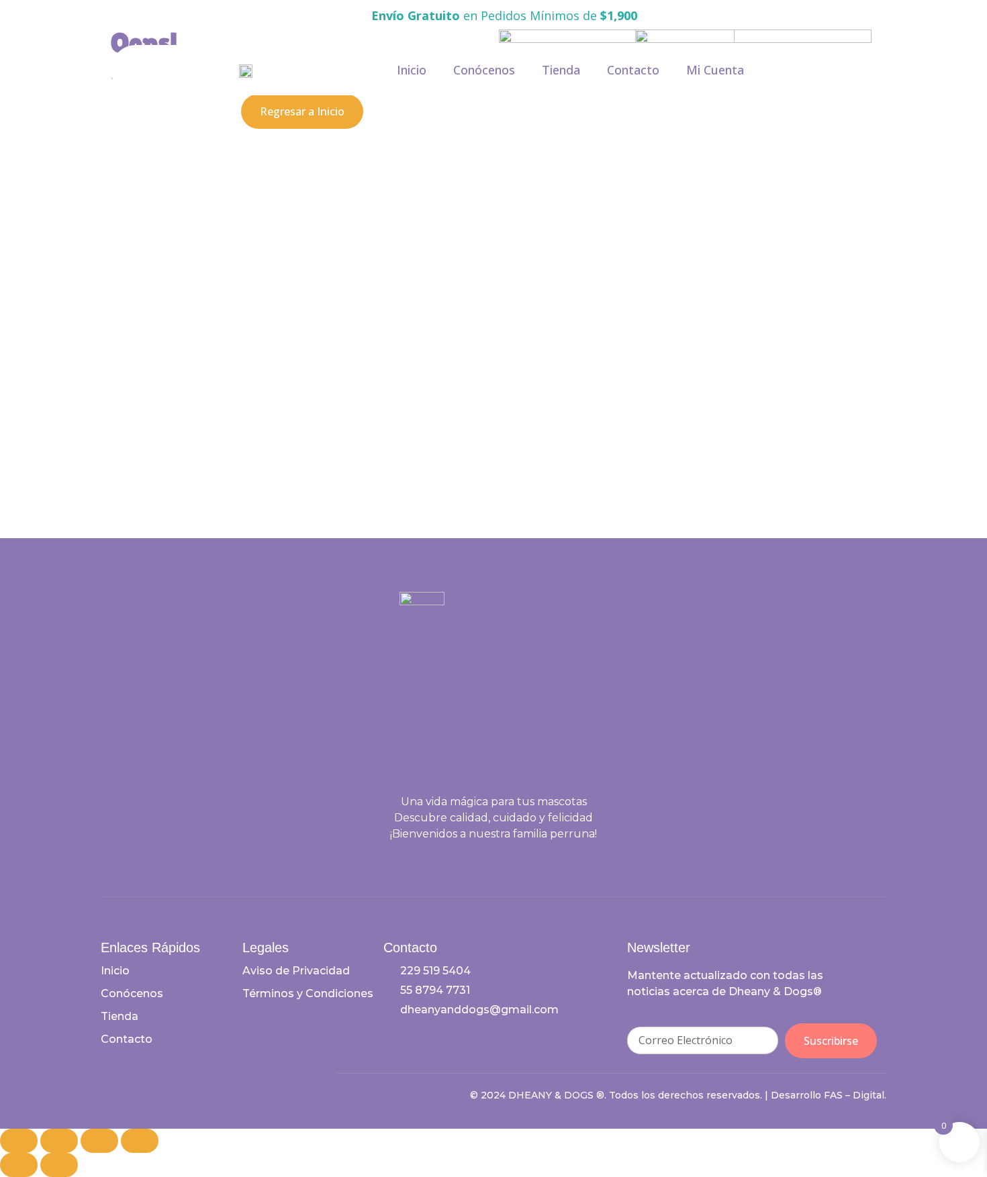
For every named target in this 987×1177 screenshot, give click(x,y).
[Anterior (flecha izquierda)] (19, 1165)
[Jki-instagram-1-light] (506, 862)
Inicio (411, 70)
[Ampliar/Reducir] (19, 1141)
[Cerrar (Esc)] (139, 1141)
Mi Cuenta (715, 70)
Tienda (561, 70)
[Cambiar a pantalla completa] (59, 1141)
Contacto (633, 70)
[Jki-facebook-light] (481, 862)
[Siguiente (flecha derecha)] (59, 1165)
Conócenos (484, 70)
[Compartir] (99, 1141)
